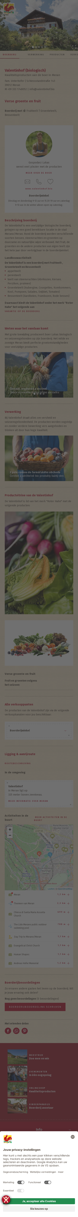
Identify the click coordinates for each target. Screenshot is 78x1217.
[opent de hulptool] (6, 1199)
